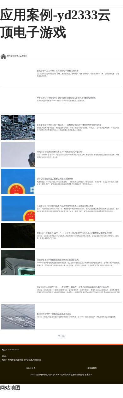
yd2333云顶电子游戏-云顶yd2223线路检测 (61, 3)
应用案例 (23, 56)
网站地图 (10, 387)
